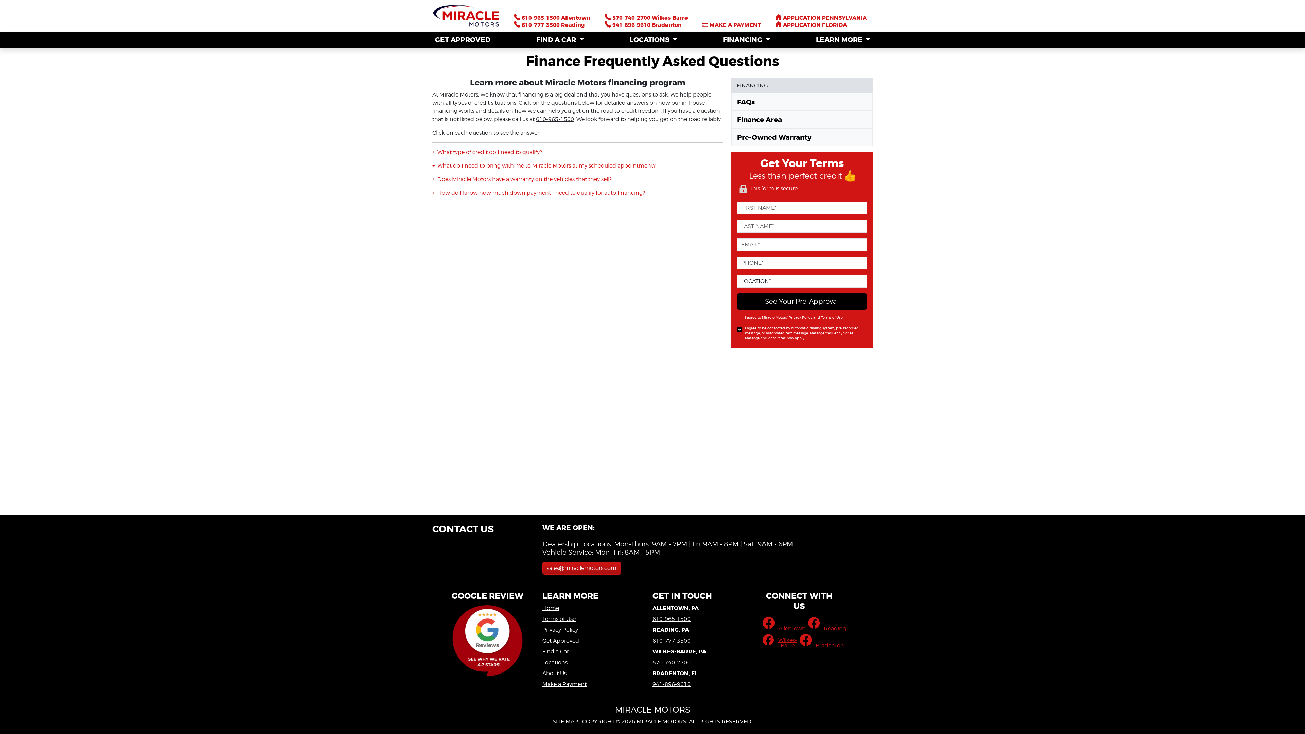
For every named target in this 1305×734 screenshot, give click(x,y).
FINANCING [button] (743, 39)
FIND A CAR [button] (557, 39)
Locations (555, 662)
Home (550, 608)
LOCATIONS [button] (650, 39)
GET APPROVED (462, 39)
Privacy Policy (800, 317)
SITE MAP (565, 721)
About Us (554, 673)
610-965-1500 (555, 119)
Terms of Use (832, 317)
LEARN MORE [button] (840, 39)
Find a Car (555, 651)
